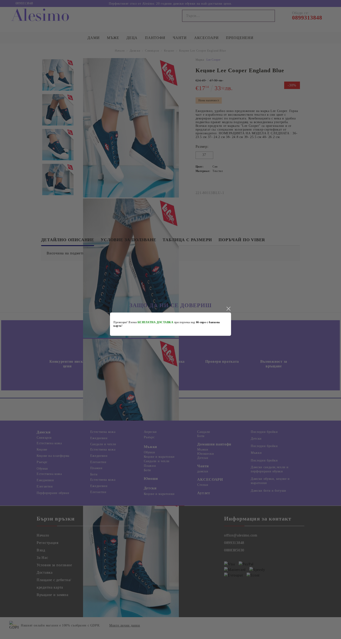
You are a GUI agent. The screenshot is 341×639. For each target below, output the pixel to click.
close (228, 309)
